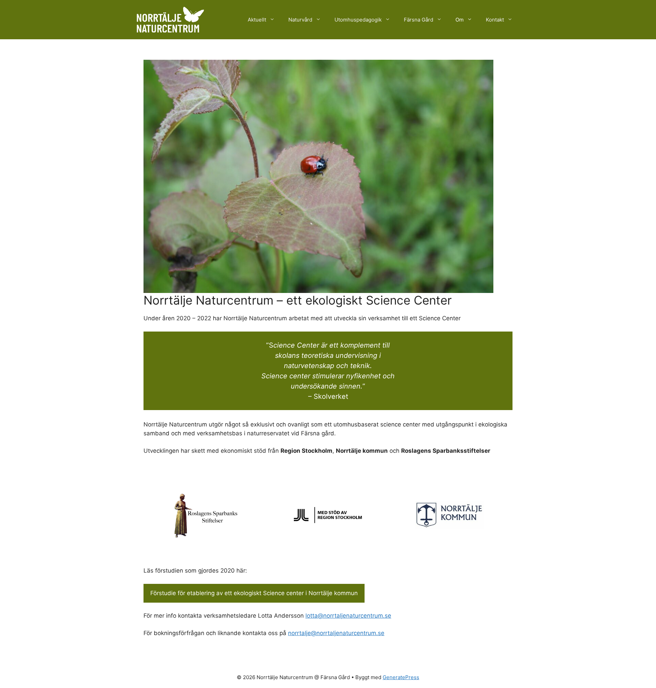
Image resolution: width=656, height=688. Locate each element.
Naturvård (300, 19)
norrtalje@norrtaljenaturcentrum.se (336, 633)
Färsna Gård (418, 19)
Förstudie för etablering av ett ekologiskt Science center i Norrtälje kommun (254, 593)
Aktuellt (257, 19)
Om (459, 19)
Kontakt (495, 19)
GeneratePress (401, 677)
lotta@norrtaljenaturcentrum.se (348, 615)
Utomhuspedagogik (358, 19)
